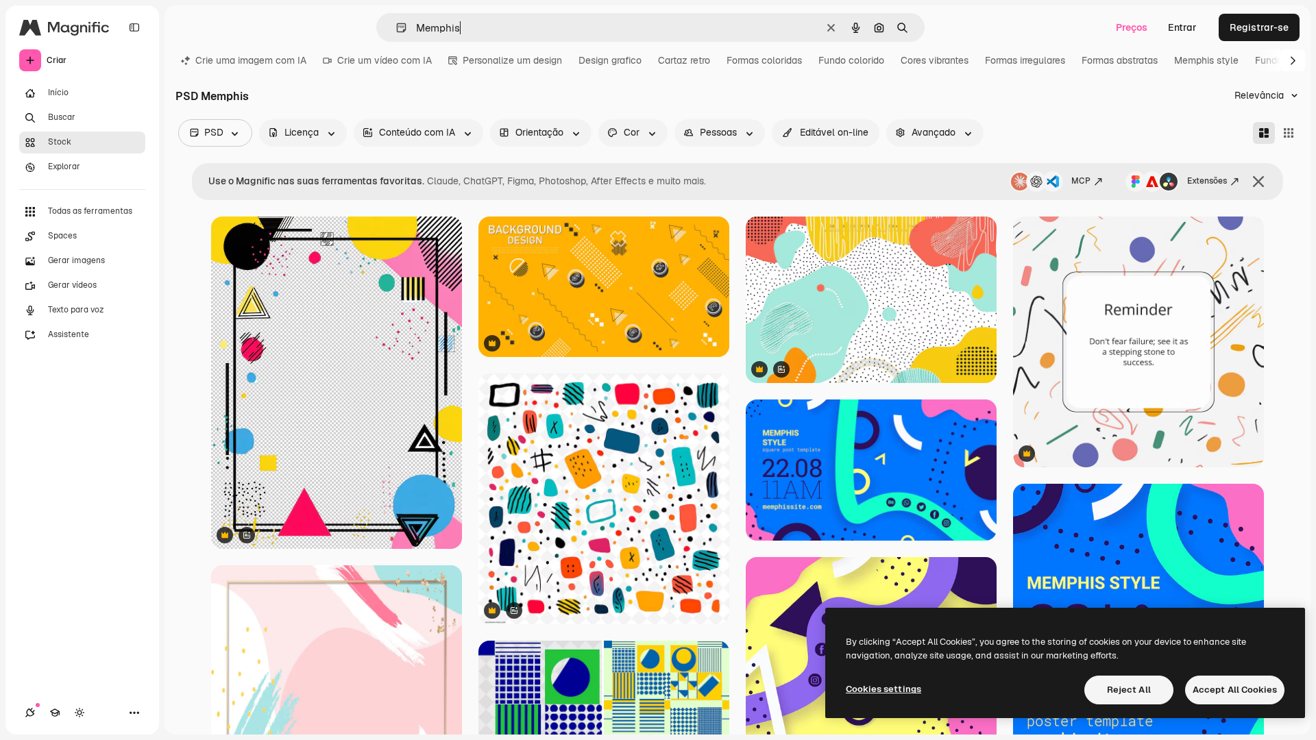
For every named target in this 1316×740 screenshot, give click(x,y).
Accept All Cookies (1235, 689)
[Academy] (55, 713)
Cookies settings (883, 689)
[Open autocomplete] (396, 28)
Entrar (1182, 27)
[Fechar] (1258, 181)
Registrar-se (1259, 27)
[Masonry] (1264, 133)
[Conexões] (30, 713)
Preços (1131, 27)
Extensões (1207, 180)
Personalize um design (512, 60)
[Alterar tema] (79, 713)
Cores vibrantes (934, 60)
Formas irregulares (1025, 60)
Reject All (1129, 689)
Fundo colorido (851, 60)
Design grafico (610, 60)
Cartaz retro (684, 60)
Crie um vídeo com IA (384, 60)
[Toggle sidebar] (134, 27)
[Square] (1289, 133)
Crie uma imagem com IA (250, 60)
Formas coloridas (764, 60)
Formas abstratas (1120, 60)
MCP (1080, 180)
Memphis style (1206, 60)
